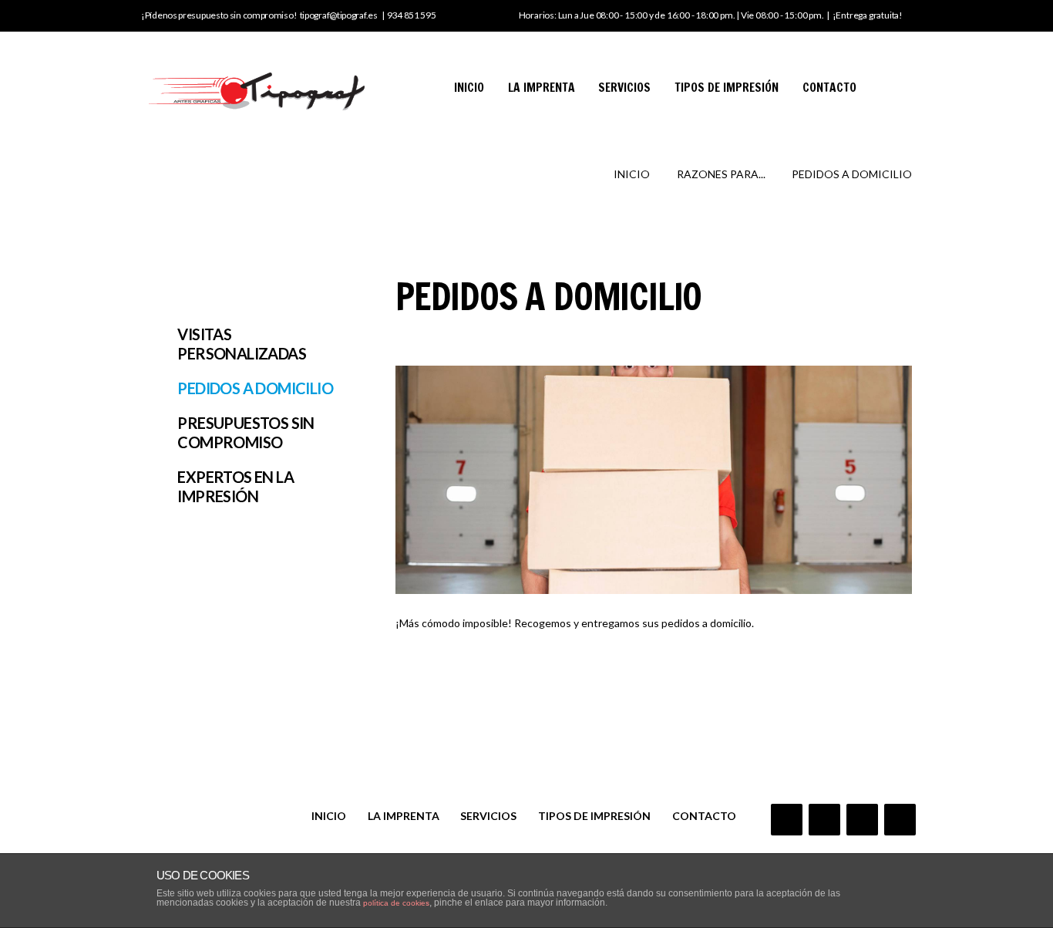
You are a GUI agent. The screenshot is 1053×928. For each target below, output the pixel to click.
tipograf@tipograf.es (339, 15)
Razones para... (721, 174)
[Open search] (898, 84)
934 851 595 (411, 15)
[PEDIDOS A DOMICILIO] (653, 480)
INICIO (469, 87)
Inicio (632, 174)
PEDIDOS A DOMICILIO (255, 388)
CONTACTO (829, 87)
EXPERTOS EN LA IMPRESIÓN (235, 486)
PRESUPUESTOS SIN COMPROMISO (245, 432)
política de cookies (396, 903)
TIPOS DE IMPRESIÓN (727, 87)
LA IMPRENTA (541, 87)
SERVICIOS (624, 87)
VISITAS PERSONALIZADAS (241, 344)
